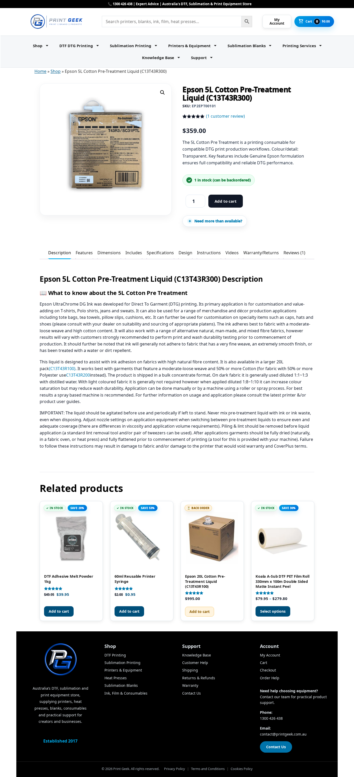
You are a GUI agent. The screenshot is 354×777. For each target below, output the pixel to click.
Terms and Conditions (208, 768)
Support (199, 57)
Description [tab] (59, 253)
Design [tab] (185, 253)
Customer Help (195, 662)
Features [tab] (84, 253)
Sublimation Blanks (247, 45)
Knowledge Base (158, 57)
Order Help (269, 677)
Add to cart (226, 201)
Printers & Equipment (189, 45)
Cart (263, 662)
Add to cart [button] (59, 611)
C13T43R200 (78, 375)
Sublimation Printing (130, 45)
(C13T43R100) (62, 368)
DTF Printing (115, 655)
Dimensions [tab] (109, 253)
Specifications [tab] (160, 253)
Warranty (190, 685)
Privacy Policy (174, 768)
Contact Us (191, 693)
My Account (270, 655)
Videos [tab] (232, 253)
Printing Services (299, 45)
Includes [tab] (133, 253)
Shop (38, 45)
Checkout (268, 670)
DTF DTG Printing (76, 45)
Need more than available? (218, 220)
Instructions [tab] (209, 253)
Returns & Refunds (198, 677)
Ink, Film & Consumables (125, 693)
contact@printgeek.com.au (283, 734)
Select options (273, 611)
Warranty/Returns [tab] (261, 253)
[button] (162, 92)
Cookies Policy (242, 768)
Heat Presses (115, 677)
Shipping (190, 670)
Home (40, 71)
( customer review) (225, 116)
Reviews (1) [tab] (294, 253)
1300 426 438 (271, 718)
